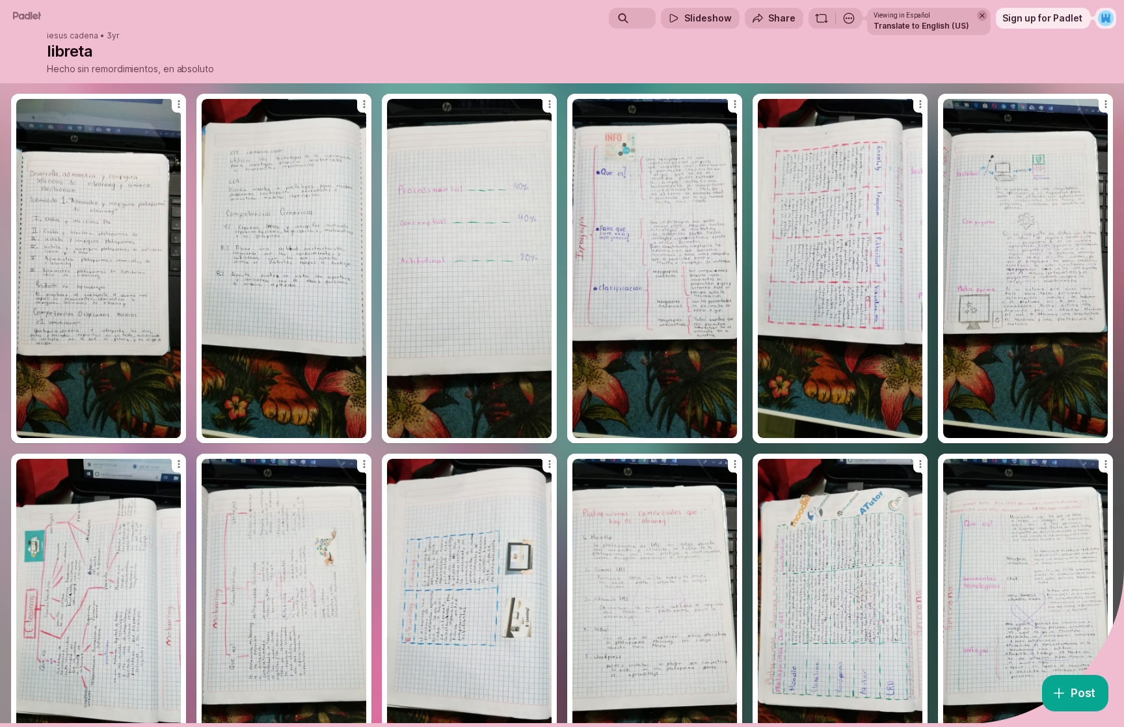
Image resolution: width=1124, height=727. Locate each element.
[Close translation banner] (982, 15)
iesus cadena (72, 35)
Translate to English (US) (921, 26)
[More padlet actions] (849, 18)
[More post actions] (179, 104)
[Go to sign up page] (1105, 18)
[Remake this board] (822, 18)
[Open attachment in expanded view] (98, 268)
